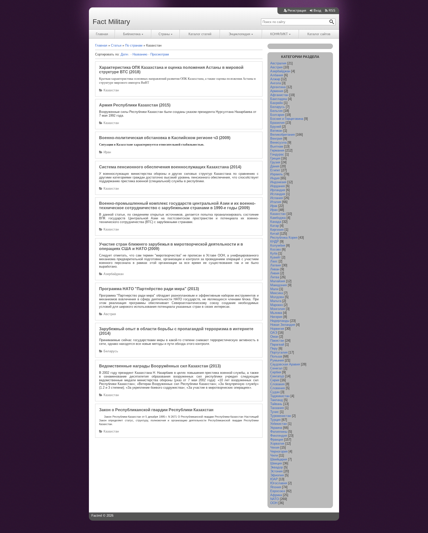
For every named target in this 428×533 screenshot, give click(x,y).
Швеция (276, 463)
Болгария (277, 115)
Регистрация (297, 10)
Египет (275, 170)
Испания (276, 198)
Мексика (276, 293)
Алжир (275, 79)
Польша (276, 356)
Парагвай (277, 344)
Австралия (278, 63)
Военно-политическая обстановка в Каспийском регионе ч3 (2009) (164, 138)
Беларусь (111, 351)
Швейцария (278, 459)
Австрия (110, 314)
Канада (275, 222)
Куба (273, 253)
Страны (164, 34)
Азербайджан (114, 274)
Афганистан (279, 95)
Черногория (279, 451)
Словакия (277, 384)
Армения (276, 91)
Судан (275, 392)
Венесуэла (278, 142)
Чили (274, 455)
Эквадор (276, 467)
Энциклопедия (239, 34)
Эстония (276, 471)
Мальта (275, 301)
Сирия (274, 380)
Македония (278, 285)
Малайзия (277, 281)
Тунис (274, 412)
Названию (140, 54)
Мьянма (276, 313)
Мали (274, 289)
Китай (274, 233)
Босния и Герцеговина (286, 119)
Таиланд (276, 400)
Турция (275, 420)
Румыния (277, 360)
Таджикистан (280, 396)
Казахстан (111, 90)
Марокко (276, 305)
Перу (274, 348)
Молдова (277, 297)
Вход (317, 10)
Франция (276, 439)
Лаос (274, 261)
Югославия (278, 483)
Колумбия (277, 245)
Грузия (275, 162)
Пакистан (277, 340)
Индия (275, 178)
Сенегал (276, 368)
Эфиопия (277, 475)
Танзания (277, 408)
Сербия (275, 372)
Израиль (276, 174)
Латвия (275, 265)
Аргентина (278, 87)
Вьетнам (276, 146)
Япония (275, 487)
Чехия (274, 447)
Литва (274, 277)
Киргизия (277, 229)
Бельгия (276, 111)
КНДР (274, 241)
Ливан (274, 269)
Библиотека (131, 34)
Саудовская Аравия (285, 364)
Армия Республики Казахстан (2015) (134, 105)
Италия (275, 202)
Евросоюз (277, 491)
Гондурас (277, 154)
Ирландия (277, 190)
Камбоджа (278, 218)
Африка (276, 495)
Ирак (273, 206)
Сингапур (277, 376)
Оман (274, 336)
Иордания (277, 186)
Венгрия (276, 138)
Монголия (277, 309)
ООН (273, 503)
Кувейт (275, 257)
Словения (277, 388)
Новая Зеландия (282, 325)
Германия (277, 150)
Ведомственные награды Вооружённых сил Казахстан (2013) (160, 366)
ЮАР (274, 479)
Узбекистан (278, 424)
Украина (276, 428)
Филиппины (278, 431)
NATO (274, 499)
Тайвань (276, 404)
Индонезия (278, 182)
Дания (274, 166)
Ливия (274, 273)
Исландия (277, 194)
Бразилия (277, 123)
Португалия (279, 352)
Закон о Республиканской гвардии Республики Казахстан (156, 410)
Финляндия (278, 435)
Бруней (275, 126)
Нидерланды (279, 321)
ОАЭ (273, 332)
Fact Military (111, 21)
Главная (102, 34)
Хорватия (277, 443)
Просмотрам (159, 54)
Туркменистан (280, 416)
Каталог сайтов (318, 34)
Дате (124, 54)
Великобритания (282, 134)
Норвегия (277, 328)
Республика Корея (283, 237)
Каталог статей (199, 34)
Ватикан (276, 130)
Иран (107, 152)
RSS (332, 10)
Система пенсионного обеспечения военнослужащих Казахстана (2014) (170, 167)
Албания (276, 75)
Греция (275, 158)
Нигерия (276, 317)
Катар (274, 226)
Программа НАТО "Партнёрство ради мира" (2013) (149, 289)
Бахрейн (276, 103)
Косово (275, 249)
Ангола (275, 83)
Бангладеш (278, 99)
